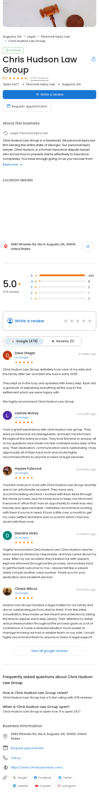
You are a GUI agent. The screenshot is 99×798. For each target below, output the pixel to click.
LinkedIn (22, 786)
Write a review (52, 94)
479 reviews (40, 78)
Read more (10, 164)
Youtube (45, 786)
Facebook (45, 777)
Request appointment (29, 106)
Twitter (67, 777)
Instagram (69, 786)
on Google (21, 357)
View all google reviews (49, 651)
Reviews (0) (65, 341)
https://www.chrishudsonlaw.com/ (37, 767)
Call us (16, 758)
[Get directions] (87, 246)
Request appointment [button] (27, 748)
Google (22, 777)
